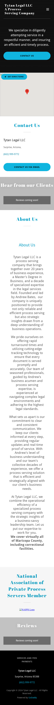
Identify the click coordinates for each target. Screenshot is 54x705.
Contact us (27, 56)
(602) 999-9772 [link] (11, 154)
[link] (20, 13)
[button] (48, 9)
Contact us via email (27, 167)
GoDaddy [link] (33, 697)
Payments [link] (27, 661)
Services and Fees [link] (27, 658)
